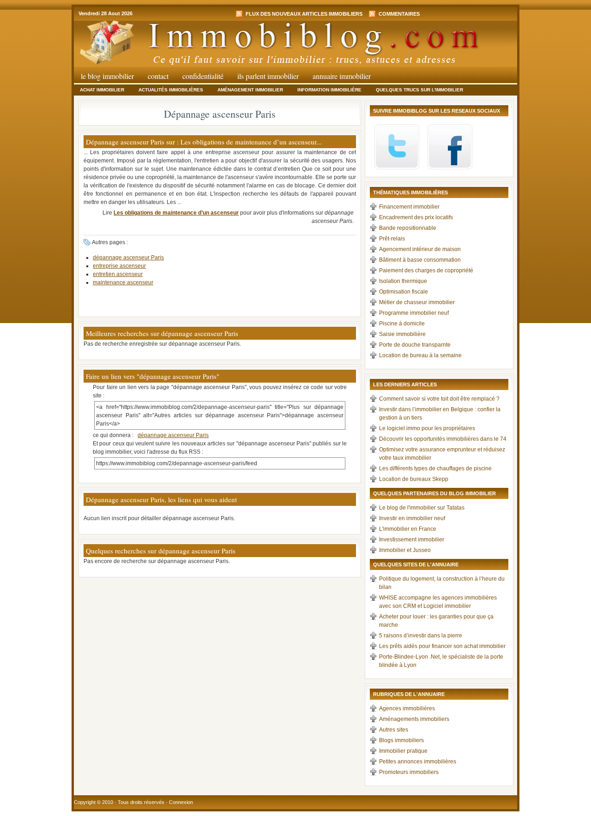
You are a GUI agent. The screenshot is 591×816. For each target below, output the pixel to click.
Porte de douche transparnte (415, 345)
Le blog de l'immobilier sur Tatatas (421, 507)
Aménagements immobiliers (414, 719)
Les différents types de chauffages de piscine (435, 468)
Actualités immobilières (171, 89)
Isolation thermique (403, 281)
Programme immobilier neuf (414, 313)
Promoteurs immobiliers (409, 772)
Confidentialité (202, 76)
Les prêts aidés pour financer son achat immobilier (442, 646)
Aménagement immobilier (250, 89)
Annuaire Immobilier (342, 76)
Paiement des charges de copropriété (426, 270)
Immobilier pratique (403, 751)
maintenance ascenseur (123, 282)
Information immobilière (329, 89)
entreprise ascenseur (119, 266)
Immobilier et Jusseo (405, 550)
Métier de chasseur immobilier (417, 302)
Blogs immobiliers (401, 740)
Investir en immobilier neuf (412, 518)
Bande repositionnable (407, 228)
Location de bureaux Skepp (413, 479)
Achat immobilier (102, 89)
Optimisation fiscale (403, 291)
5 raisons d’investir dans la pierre (420, 635)
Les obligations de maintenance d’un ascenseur (176, 213)
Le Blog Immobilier (107, 76)
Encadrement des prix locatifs (416, 217)
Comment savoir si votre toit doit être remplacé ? (439, 399)
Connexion (181, 802)
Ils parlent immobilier (268, 76)
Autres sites (393, 729)
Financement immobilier (409, 207)
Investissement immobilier (411, 539)
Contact (158, 76)
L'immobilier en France (407, 529)
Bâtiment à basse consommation (420, 260)
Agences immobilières (407, 708)
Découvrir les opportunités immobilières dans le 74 (443, 439)
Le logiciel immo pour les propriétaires (427, 428)
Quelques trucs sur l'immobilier (419, 89)
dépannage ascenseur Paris (128, 257)
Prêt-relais (392, 238)
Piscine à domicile (402, 323)
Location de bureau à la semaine (420, 355)
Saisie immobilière (402, 334)
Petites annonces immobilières (417, 761)
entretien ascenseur (118, 274)
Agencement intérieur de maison (420, 249)
